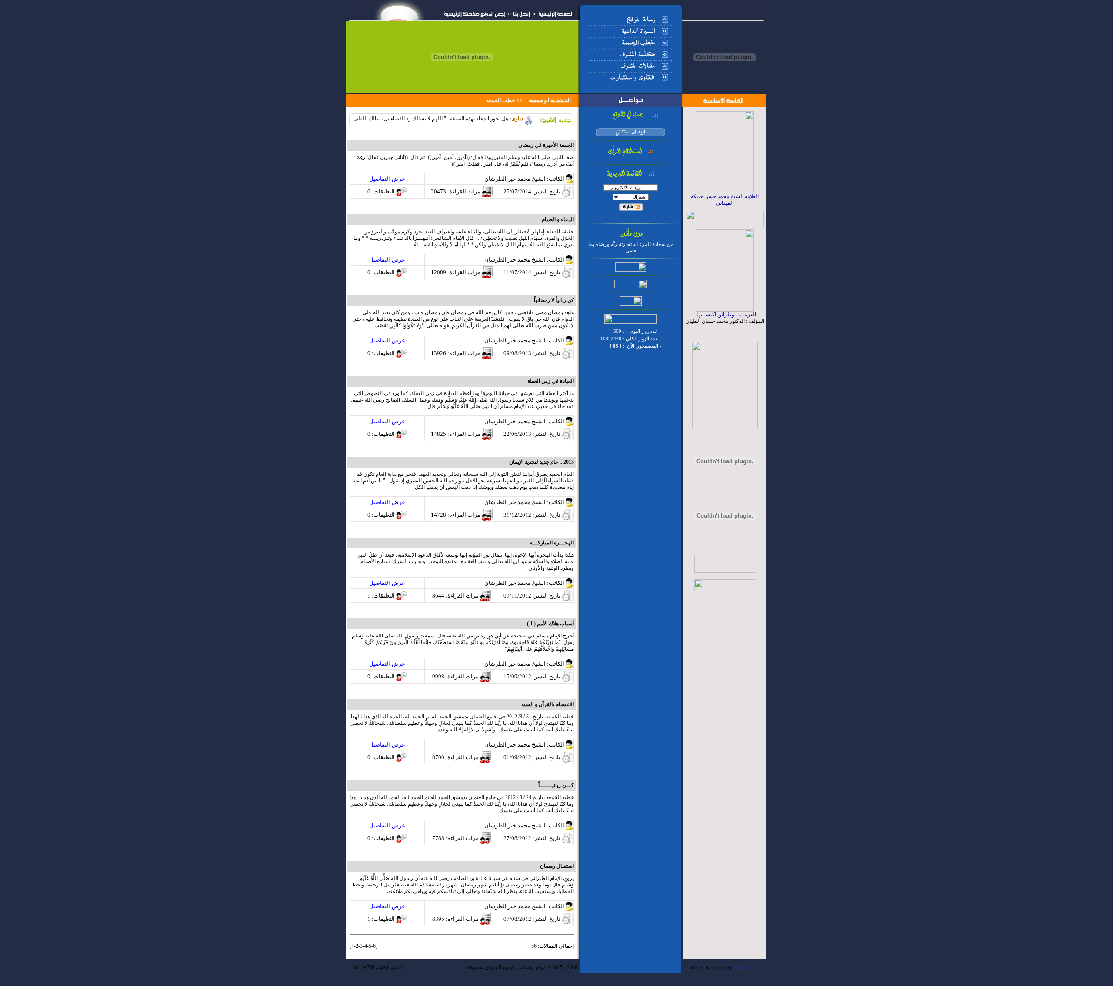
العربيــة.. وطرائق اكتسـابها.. (725, 315)
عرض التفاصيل (387, 179)
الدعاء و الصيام (558, 219)
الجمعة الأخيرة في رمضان (546, 145)
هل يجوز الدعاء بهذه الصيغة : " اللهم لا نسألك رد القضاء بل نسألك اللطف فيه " (443, 119)
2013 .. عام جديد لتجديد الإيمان (541, 462)
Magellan (743, 967)
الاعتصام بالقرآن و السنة (547, 704)
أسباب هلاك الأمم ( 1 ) (550, 624)
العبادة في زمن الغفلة (550, 381)
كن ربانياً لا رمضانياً (554, 300)
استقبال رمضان (557, 866)
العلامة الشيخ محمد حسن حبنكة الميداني (725, 199)
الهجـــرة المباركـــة (552, 543)
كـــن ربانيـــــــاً (556, 785)
